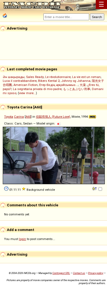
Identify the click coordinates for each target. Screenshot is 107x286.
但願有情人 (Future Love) (53, 117)
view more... (27, 93)
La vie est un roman (86, 77)
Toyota (8, 117)
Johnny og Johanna (75, 81)
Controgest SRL (61, 273)
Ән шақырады (13, 77)
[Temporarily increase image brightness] (94, 188)
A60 (28, 117)
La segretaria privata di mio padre (37, 89)
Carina (19, 117)
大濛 (83, 85)
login (22, 239)
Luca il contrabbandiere (19, 81)
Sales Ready (35, 77)
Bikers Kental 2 (49, 81)
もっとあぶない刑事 (76, 89)
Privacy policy (95, 273)
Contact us (79, 273)
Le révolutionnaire (58, 77)
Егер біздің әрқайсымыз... (58, 85)
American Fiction (25, 85)
